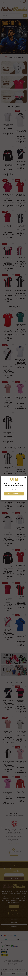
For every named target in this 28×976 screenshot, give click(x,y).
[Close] (25, 478)
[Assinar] (14, 493)
